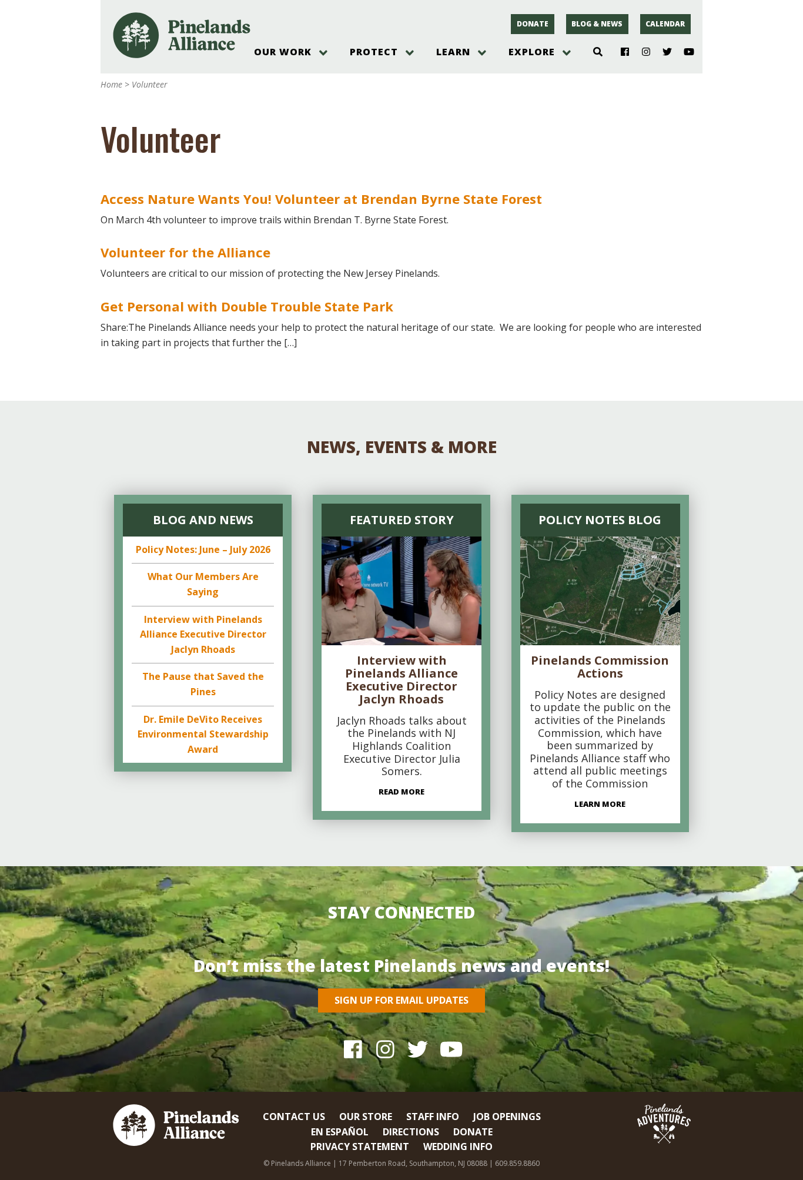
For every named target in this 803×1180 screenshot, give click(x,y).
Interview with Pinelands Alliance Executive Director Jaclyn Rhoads (203, 634)
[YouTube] (684, 52)
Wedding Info (458, 1146)
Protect (374, 51)
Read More (401, 791)
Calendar (665, 24)
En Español (340, 1131)
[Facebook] (620, 52)
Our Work (283, 51)
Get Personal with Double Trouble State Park (247, 306)
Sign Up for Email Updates (401, 1000)
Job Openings (507, 1116)
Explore (531, 51)
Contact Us (294, 1116)
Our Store (365, 1116)
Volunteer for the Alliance (185, 252)
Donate (532, 24)
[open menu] (323, 53)
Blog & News (597, 24)
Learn (453, 51)
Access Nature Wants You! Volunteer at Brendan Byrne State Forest (321, 198)
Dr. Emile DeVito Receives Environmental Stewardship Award (203, 734)
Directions (411, 1131)
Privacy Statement (359, 1146)
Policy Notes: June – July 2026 (203, 549)
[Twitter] (663, 52)
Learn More (599, 804)
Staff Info (432, 1116)
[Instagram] (642, 52)
